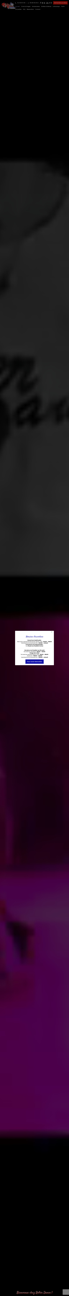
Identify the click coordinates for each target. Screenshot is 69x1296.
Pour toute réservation (34, 661)
